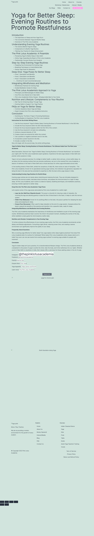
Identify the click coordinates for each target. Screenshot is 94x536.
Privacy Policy (71, 454)
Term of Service (71, 451)
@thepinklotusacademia (36, 254)
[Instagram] (44, 451)
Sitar (62, 432)
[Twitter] (47, 451)
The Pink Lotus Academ (26, 269)
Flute (62, 435)
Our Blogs (52, 8)
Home (64, 2)
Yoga (62, 429)
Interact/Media (41, 435)
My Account (78, 8)
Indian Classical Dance (68, 426)
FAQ (38, 441)
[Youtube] (37, 451)
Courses (79, 2)
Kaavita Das (20, 260)
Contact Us (66, 8)
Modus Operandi (42, 432)
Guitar (63, 441)
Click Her (23, 263)
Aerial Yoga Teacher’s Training (70, 444)
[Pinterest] (51, 451)
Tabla (62, 438)
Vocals (63, 447)
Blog (38, 438)
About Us (71, 2)
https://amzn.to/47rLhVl (29, 266)
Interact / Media (77, 5)
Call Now (27, 490)
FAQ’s (59, 8)
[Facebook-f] (40, 451)
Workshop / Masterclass (62, 5)
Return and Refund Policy (71, 457)
